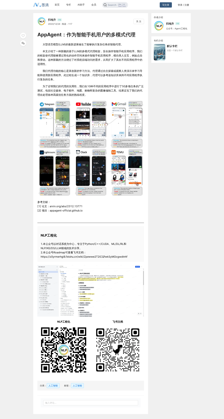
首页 (57, 4)
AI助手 (81, 4)
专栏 (68, 4)
